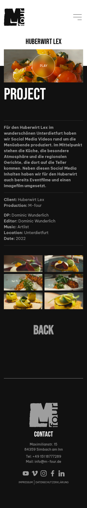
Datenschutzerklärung (52, 482)
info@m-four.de (48, 461)
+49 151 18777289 (46, 456)
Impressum (26, 482)
